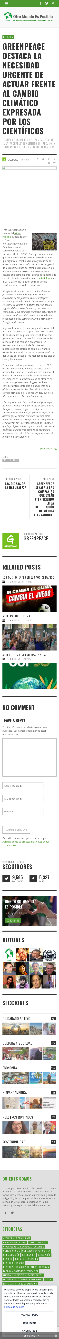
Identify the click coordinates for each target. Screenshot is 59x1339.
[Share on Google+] (48, 159)
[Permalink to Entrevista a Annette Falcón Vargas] (15, 1127)
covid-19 (7, 1259)
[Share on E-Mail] (54, 162)
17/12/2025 (26, 620)
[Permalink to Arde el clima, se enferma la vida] (29, 676)
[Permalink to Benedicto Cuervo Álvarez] (9, 968)
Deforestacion (30, 1259)
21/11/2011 (25, 159)
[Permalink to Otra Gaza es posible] (36, 1029)
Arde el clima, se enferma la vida (24, 655)
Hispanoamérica (14, 1092)
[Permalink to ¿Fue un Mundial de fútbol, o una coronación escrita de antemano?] (49, 1053)
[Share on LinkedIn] (48, 162)
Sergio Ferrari (13, 581)
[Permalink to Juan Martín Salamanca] (22, 981)
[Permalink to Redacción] (9, 954)
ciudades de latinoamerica (17, 1246)
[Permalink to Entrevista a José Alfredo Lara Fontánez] (49, 1127)
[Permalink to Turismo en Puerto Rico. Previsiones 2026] (49, 1078)
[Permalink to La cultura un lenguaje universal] (15, 1053)
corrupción (44, 1254)
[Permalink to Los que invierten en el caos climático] (29, 598)
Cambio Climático (11, 460)
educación (33, 1271)
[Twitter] (46, 3)
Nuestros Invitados (17, 1117)
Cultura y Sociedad (17, 1043)
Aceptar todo (30, 1314)
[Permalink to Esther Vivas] (22, 968)
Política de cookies (14, 1306)
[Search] (6, 3)
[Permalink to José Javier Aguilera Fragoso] (49, 968)
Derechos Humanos (13, 1263)
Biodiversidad (23, 1238)
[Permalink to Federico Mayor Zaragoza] (36, 954)
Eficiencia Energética (14, 1275)
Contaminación (11, 1254)
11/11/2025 (26, 659)
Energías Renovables (31, 1279)
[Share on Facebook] (37, 159)
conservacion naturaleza (36, 1250)
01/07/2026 (27, 581)
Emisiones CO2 (35, 1275)
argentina (8, 1238)
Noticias (8, 37)
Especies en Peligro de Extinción (20, 1283)
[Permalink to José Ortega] (49, 981)
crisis (17, 1259)
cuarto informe (45, 278)
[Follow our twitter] (6, 878)
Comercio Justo (11, 1250)
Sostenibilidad (13, 1141)
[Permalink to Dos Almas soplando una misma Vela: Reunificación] (36, 1103)
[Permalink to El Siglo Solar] (36, 1152)
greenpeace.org (48, 448)
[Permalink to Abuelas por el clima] (29, 637)
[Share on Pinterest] (54, 159)
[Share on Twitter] (43, 159)
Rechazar (29, 1323)
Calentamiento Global (15, 1242)
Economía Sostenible (14, 1271)
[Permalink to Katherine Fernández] (9, 981)
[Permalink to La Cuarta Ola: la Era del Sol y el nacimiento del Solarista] (49, 1152)
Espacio (48, 1279)
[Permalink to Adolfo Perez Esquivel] (36, 981)
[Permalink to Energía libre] (15, 1152)
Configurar (29, 1331)
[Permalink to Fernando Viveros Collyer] (36, 968)
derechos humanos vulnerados (20, 1267)
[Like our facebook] (33, 878)
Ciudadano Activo (16, 1018)
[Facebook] (40, 3)
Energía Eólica (11, 1279)
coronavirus (28, 1254)
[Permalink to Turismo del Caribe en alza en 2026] (36, 1078)
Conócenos (13, 920)
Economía (44, 1267)
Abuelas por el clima (16, 616)
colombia (39, 1246)
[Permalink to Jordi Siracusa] (22, 954)
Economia (9, 1067)
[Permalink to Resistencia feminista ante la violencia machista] (49, 1029)
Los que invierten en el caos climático (28, 577)
